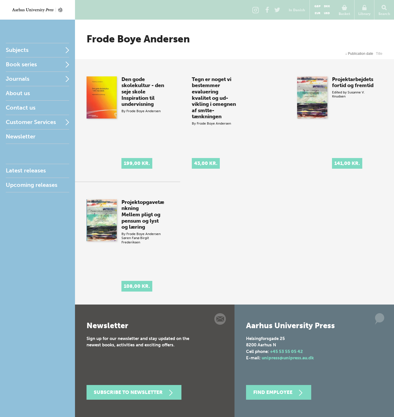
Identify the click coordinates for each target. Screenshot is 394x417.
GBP (317, 6)
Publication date (359, 54)
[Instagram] (255, 10)
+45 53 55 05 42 (286, 351)
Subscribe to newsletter (128, 392)
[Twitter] (277, 10)
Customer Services (31, 122)
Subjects (17, 49)
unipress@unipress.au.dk (288, 357)
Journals (17, 78)
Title (379, 54)
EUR (317, 13)
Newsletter (20, 136)
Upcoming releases (31, 184)
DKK (327, 6)
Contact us (20, 107)
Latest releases (26, 170)
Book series (21, 64)
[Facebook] (267, 10)
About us (18, 93)
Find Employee (272, 392)
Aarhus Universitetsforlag (37, 10)
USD (327, 13)
